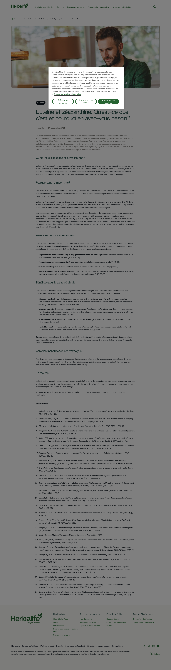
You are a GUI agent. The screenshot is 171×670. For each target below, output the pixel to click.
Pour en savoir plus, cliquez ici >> (67, 94)
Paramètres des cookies (86, 101)
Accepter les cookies (108, 101)
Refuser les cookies (63, 101)
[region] (86, 88)
